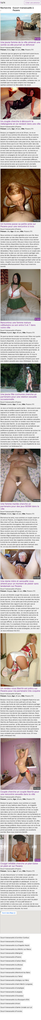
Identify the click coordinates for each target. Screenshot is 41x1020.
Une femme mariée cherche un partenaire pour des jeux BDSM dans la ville (19, 506)
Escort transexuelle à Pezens (11, 957)
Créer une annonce (32, 3)
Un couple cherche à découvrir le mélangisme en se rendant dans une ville (20, 122)
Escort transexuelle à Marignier (12, 953)
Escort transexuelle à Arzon (10, 1003)
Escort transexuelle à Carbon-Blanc (13, 961)
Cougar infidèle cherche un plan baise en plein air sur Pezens (19, 864)
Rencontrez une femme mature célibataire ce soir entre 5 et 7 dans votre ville (18, 325)
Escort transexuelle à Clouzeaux (12, 996)
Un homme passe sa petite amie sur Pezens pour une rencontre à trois (18, 225)
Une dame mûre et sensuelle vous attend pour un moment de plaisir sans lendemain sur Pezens (19, 583)
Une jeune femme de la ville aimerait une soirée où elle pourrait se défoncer (20, 43)
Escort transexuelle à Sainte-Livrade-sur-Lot (16, 1007)
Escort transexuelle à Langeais (11, 992)
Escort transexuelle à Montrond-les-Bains (15, 972)
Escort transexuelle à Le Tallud (11, 976)
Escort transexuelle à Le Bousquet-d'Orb (15, 1000)
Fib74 (2, 2)
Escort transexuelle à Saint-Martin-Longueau (16, 984)
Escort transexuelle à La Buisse (12, 965)
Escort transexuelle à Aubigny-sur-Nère (15, 980)
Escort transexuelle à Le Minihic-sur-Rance (16, 949)
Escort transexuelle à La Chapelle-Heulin (15, 945)
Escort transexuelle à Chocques (12, 941)
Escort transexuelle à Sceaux (11, 969)
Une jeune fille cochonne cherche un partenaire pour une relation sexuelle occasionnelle (18, 396)
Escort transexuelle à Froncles (11, 1011)
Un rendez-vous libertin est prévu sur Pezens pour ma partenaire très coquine (20, 689)
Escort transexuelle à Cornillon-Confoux (15, 938)
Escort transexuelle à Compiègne (12, 988)
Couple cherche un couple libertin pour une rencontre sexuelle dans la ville (19, 792)
